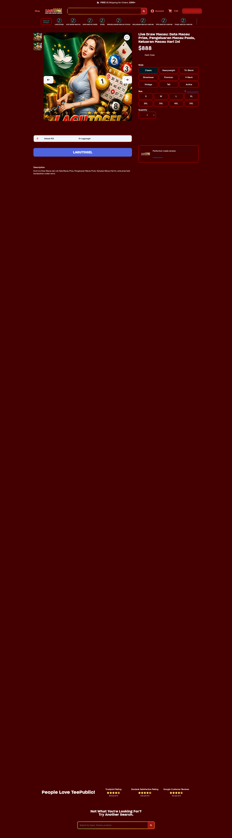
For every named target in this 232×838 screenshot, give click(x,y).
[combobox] (104, 11)
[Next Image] (127, 80)
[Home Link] (54, 11)
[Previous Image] (48, 80)
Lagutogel (82, 152)
